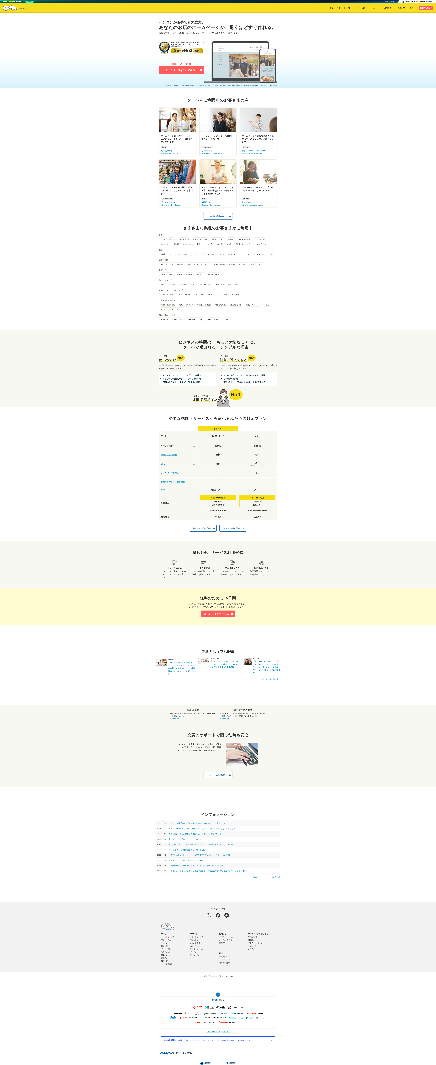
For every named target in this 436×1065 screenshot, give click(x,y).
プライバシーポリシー (256, 943)
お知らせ (387, 8)
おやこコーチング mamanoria (254, 150)
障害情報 (222, 943)
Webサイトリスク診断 (214, 1062)
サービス (361, 8)
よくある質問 (195, 943)
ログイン (413, 8)
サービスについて (167, 937)
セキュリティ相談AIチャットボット (232, 1062)
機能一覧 (164, 946)
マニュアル (194, 940)
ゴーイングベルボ (168, 202)
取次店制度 (223, 956)
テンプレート (349, 8)
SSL (163, 464)
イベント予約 (166, 949)
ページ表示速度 (166, 964)
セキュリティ (253, 946)
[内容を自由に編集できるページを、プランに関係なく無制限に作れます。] (194, 445)
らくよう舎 (246, 202)
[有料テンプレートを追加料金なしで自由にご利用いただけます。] (194, 481)
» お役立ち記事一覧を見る (269, 679)
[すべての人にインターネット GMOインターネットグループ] (420, 1)
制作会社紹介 (195, 955)
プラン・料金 (335, 8)
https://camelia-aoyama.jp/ (210, 205)
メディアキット (224, 965)
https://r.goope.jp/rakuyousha (252, 205)
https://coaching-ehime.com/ (252, 153)
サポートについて (196, 937)
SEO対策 (164, 961)
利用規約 (251, 940)
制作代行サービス (196, 949)
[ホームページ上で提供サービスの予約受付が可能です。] (194, 473)
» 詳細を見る (175, 718)
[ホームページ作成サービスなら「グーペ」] (14, 8)
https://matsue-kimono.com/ (171, 153)
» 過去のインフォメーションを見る (266, 876)
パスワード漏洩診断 (201, 1062)
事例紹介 (164, 958)
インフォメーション (226, 937)
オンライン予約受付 (170, 473)
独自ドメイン (166, 952)
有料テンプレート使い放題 (173, 482)
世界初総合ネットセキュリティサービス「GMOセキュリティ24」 (177, 1062)
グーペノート (195, 952)
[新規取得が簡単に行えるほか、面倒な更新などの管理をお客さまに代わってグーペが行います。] (194, 454)
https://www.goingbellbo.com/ (171, 205)
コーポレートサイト (213, 1031)
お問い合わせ (195, 946)
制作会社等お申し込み (227, 962)
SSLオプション (166, 955)
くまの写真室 (206, 150)
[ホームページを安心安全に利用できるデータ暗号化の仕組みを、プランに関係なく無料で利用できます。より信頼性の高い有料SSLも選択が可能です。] (194, 463)
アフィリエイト (224, 959)
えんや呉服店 (166, 150)
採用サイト (226, 1031)
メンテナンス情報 (225, 940)
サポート (374, 8)
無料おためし (425, 7)
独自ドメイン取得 (169, 454)
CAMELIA (205, 202)
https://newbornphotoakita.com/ (212, 153)
